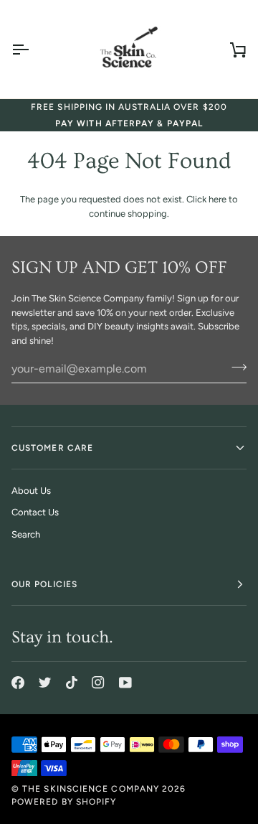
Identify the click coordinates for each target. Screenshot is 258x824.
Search (25, 534)
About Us (31, 490)
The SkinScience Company (90, 789)
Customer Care (52, 448)
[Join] (235, 366)
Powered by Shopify (63, 802)
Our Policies (44, 584)
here (217, 199)
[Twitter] (45, 682)
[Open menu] (32, 49)
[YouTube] (125, 682)
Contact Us (35, 512)
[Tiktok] (71, 682)
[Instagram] (98, 682)
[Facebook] (17, 682)
